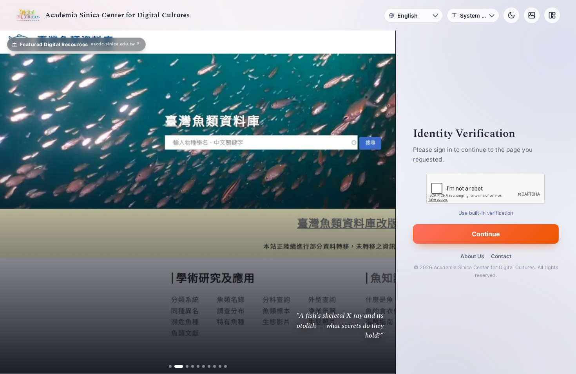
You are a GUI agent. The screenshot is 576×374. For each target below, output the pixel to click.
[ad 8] (214, 366)
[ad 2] (175, 366)
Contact (501, 256)
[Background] (531, 15)
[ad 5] (198, 366)
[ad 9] (220, 366)
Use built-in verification (486, 213)
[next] (381, 202)
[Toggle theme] (511, 15)
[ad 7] (209, 366)
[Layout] (552, 15)
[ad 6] (203, 366)
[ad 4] (192, 366)
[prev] (14, 202)
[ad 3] (184, 366)
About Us (472, 256)
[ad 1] (170, 366)
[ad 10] (225, 366)
